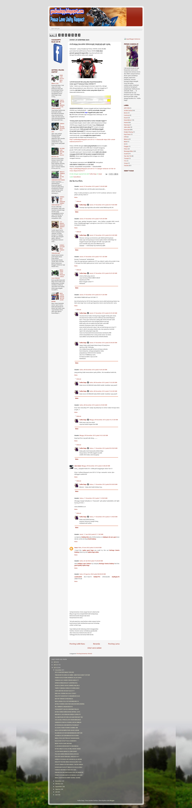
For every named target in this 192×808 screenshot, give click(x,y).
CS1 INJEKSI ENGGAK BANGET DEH (62, 225)
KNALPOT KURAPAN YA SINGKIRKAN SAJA (67, 696)
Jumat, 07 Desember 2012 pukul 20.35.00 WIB (103, 313)
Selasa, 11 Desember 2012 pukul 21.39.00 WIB (103, 516)
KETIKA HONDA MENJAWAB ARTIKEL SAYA (67, 712)
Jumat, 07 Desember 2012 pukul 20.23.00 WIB (103, 235)
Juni (56, 794)
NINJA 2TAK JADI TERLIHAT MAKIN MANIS (67, 738)
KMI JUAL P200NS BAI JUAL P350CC (65, 693)
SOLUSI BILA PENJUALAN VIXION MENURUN (68, 720)
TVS (125, 161)
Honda (126, 122)
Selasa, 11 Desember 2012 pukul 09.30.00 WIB (103, 484)
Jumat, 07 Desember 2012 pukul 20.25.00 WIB (103, 273)
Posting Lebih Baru (77, 644)
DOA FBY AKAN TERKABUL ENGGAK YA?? (67, 756)
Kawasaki (127, 129)
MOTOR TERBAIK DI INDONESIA (64, 698)
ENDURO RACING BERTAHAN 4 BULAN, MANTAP (69, 772)
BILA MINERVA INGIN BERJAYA (64, 706)
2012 (55, 667)
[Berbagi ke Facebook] (115, 174)
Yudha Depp (82, 205)
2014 (55, 662)
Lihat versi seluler (94, 648)
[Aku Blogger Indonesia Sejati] (132, 39)
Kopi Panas (127, 134)
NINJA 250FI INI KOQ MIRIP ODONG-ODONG (67, 777)
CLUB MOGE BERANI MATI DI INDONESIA (66, 746)
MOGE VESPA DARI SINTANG (63, 743)
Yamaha (126, 165)
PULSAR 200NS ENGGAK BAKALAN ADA (67, 754)
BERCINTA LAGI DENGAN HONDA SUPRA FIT (68, 714)
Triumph (126, 158)
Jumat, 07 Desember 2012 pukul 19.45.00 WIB (93, 218)
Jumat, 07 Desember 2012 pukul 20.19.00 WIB (103, 205)
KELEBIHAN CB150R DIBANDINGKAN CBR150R (68, 733)
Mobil (125, 141)
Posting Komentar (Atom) (84, 653)
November (58, 781)
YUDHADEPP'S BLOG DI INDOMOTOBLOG (67, 709)
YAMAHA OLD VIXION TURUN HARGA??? (67, 680)
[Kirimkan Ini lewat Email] (110, 174)
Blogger (112, 800)
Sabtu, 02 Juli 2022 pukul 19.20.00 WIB (91, 561)
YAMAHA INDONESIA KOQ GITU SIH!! (65, 770)
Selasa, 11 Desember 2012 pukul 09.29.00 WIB (103, 448)
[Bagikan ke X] (113, 174)
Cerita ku (126, 115)
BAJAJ (126, 113)
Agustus (58, 789)
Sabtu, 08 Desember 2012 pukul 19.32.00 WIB (103, 382)
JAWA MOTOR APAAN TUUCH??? (64, 691)
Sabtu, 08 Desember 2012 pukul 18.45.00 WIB (93, 369)
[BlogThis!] (112, 174)
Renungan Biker (128, 151)
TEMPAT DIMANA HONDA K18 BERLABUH (67, 688)
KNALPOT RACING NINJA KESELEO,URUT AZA (68, 762)
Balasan (78, 201)
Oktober (58, 783)
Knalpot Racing (128, 132)
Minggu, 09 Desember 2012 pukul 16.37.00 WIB (104, 419)
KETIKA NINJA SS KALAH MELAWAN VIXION (67, 749)
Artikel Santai (128, 110)
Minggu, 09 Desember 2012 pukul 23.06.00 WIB (96, 466)
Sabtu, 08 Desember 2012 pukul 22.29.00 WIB (93, 405)
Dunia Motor (77, 177)
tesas (76, 547)
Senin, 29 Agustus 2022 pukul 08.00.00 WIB (93, 574)
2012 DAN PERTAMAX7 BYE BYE (64, 672)
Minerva (126, 139)
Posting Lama (114, 644)
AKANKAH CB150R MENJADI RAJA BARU (67, 735)
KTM (125, 137)
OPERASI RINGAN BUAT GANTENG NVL (66, 683)
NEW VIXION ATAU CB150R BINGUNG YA (67, 701)
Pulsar (126, 149)
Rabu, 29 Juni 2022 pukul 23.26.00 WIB (90, 547)
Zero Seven (77, 466)
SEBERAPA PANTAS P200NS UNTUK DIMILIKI (68, 722)
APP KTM (126, 108)
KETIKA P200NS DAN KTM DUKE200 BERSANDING (69, 704)
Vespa (126, 163)
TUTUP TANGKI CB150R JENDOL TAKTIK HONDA (69, 764)
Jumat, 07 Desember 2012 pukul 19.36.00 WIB (93, 186)
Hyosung (126, 125)
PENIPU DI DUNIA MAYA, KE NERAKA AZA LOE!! (68, 775)
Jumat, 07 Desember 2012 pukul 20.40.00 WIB (103, 342)
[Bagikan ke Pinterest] (117, 174)
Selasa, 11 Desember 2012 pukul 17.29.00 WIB (93, 498)
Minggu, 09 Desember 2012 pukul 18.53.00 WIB (94, 435)
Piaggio (126, 146)
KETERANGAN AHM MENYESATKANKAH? (67, 725)
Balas (76, 197)
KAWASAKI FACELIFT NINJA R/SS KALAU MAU (68, 767)
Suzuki (126, 153)
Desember (58, 670)
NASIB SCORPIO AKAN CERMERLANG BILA (67, 685)
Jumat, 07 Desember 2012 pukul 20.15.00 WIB (93, 294)
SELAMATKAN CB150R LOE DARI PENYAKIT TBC (69, 717)
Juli (56, 792)
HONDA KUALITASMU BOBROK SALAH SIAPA (68, 677)
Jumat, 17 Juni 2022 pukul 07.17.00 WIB (91, 534)
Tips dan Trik (128, 156)
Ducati (126, 117)
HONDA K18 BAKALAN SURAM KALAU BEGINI (68, 759)
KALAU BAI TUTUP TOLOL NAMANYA (65, 741)
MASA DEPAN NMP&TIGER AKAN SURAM (67, 730)
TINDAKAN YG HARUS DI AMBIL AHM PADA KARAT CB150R (72, 675)
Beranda (55, 29)
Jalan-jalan (127, 127)
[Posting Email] (106, 174)
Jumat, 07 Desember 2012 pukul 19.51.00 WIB (93, 256)
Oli (125, 144)
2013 (55, 665)
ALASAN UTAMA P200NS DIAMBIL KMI (66, 727)
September (58, 786)
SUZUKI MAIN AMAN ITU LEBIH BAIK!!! (66, 751)
